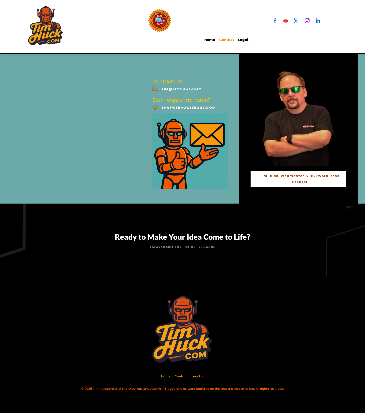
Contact (226, 40)
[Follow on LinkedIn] (318, 21)
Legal (243, 40)
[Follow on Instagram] (307, 21)
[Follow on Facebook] (275, 21)
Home (209, 40)
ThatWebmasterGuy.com (188, 107)
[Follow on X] (296, 21)
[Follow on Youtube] (285, 21)
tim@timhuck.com (181, 88)
